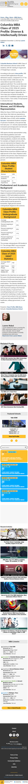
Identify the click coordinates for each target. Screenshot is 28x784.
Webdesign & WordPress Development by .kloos (14, 777)
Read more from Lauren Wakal (12, 336)
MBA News (17, 17)
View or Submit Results (14, 708)
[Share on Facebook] (9, 46)
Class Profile (11, 307)
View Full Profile (14, 436)
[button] (11, 440)
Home (2, 17)
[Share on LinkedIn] (4, 46)
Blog (7, 17)
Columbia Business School (8, 63)
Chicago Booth (16, 781)
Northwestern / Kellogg (7, 781)
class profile (19, 73)
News (11, 17)
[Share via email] (12, 46)
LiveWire (2, 782)
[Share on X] (7, 46)
